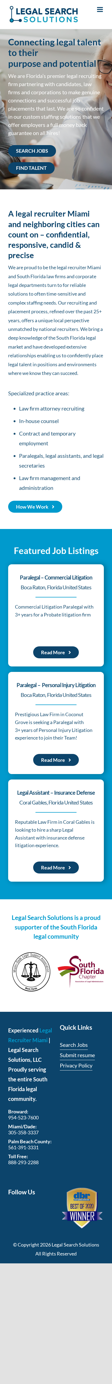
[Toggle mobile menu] (100, 9)
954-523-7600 (23, 1117)
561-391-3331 (23, 1147)
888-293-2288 (23, 1162)
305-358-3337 (23, 1132)
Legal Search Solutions (75, 1245)
